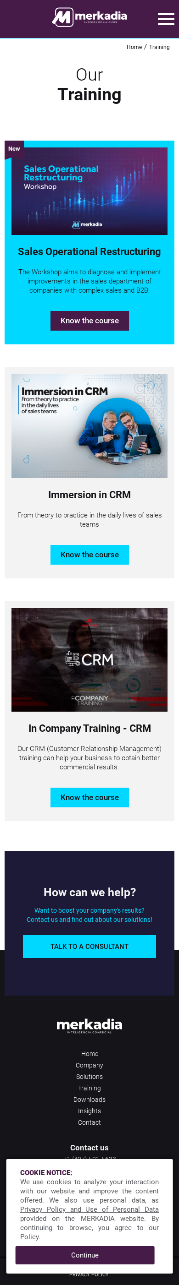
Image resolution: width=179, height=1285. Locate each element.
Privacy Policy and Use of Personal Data (89, 1209)
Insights (89, 1111)
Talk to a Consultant (89, 946)
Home (134, 47)
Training (159, 47)
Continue (85, 1255)
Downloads (89, 1099)
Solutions (89, 1076)
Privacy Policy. (89, 1275)
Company (89, 1065)
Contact (89, 1122)
